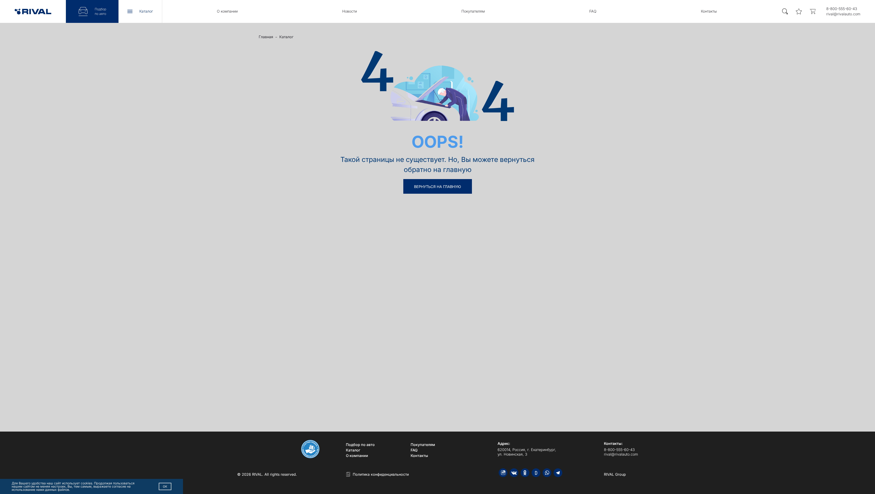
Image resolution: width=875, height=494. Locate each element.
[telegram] (558, 472)
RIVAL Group (615, 474)
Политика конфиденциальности (381, 474)
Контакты (709, 11)
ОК (165, 486)
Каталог (286, 37)
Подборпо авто (100, 11)
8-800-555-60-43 (841, 8)
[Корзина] (813, 11)
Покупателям (473, 11)
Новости (349, 11)
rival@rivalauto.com (843, 14)
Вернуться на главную (437, 186)
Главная (266, 37)
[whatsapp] (547, 472)
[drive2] (536, 472)
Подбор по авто (360, 444)
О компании (227, 11)
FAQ (592, 11)
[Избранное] (799, 11)
